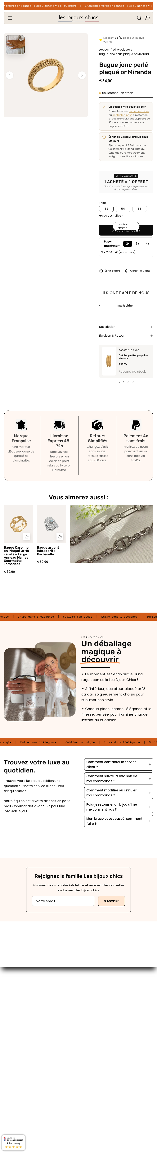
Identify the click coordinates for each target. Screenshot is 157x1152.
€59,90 (9, 571)
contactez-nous (122, 115)
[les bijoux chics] (78, 18)
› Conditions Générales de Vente (30, 1069)
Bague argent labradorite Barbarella (48, 551)
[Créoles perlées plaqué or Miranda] (109, 361)
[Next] (82, 75)
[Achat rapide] (26, 536)
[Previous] (9, 75)
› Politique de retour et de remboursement (38, 1082)
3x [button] (137, 243)
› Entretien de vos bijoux (22, 1102)
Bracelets (90, 991)
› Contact (11, 1089)
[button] (138, 18)
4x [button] (147, 243)
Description (107, 327)
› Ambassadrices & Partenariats (29, 1096)
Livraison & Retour (111, 336)
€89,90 (42, 561)
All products (121, 50)
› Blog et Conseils (17, 1116)
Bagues (88, 985)
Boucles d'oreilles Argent (102, 998)
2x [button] (127, 243)
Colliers (88, 1005)
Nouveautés (92, 1018)
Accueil (104, 50)
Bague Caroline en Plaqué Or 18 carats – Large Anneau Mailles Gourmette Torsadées (16, 556)
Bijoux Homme (93, 1011)
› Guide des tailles (18, 1109)
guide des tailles (139, 111)
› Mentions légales (18, 1076)
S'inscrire (111, 901)
